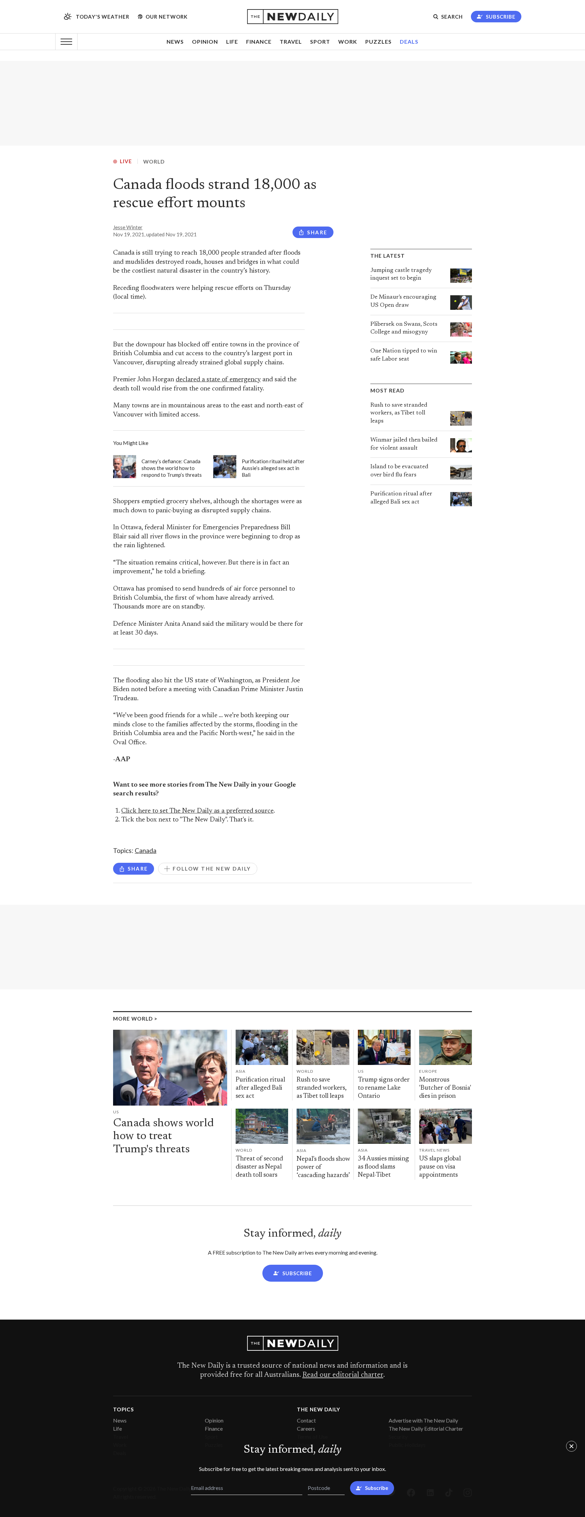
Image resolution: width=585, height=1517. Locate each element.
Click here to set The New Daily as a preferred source (197, 811)
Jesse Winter (128, 227)
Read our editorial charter (342, 1375)
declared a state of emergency (218, 380)
